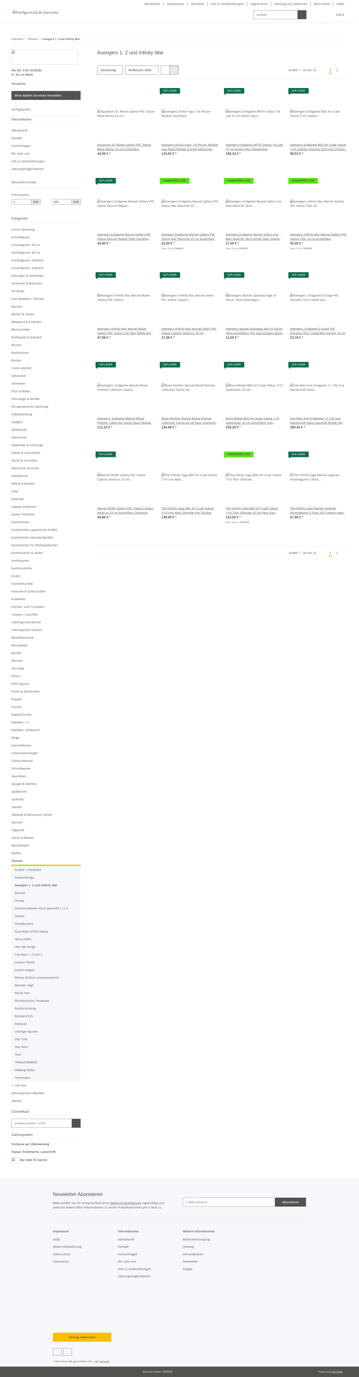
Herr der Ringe (25, 947)
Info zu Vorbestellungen (227, 4)
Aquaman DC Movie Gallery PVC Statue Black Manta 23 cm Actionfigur (124, 147)
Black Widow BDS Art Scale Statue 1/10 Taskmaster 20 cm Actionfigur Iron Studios (252, 420)
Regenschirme (21, 714)
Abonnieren (290, 1202)
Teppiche (17, 830)
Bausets (16, 306)
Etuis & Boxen (21, 391)
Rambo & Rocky (25, 1008)
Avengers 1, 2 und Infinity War (36, 885)
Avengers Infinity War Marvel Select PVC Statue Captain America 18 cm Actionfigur (189, 331)
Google (187, 1269)
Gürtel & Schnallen (24, 460)
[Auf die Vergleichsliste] (136, 91)
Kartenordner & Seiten (27, 553)
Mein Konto (322, 4)
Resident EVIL (24, 1016)
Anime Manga (24, 877)
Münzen (17, 661)
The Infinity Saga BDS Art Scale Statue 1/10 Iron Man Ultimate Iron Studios (187, 510)
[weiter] (344, 70)
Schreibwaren (21, 768)
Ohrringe (17, 668)
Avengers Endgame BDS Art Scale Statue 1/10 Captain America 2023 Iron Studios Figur (318, 147)
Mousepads (19, 645)
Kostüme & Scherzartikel (28, 591)
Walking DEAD (24, 1070)
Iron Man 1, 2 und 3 (28, 954)
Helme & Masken (23, 483)
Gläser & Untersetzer (26, 453)
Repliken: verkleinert (25, 730)
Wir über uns (20, 153)
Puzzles (16, 707)
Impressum (61, 1261)
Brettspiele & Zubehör (26, 337)
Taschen (17, 822)
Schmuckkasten (22, 761)
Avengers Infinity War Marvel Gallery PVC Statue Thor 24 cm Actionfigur (318, 236)
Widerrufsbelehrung (67, 1247)
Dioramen (18, 383)
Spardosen (18, 776)
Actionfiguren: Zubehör (27, 260)
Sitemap (188, 1247)
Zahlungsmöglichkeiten (27, 169)
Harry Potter (23, 939)
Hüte (14, 491)
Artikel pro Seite (139, 70)
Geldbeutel (19, 430)
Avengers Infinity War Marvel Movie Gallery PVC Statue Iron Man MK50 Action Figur (126, 331)
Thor (18, 1055)
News (340, 4)
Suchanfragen (21, 146)
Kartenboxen (20, 522)
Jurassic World (25, 962)
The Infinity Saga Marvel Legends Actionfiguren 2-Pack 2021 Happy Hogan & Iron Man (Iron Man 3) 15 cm (317, 510)
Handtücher (19, 476)
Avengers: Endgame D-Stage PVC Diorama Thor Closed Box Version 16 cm (317, 331)
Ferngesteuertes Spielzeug (29, 407)
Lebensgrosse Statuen (26, 630)
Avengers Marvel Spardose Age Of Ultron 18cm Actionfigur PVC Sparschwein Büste (254, 331)
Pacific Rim (22, 993)
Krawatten (18, 599)
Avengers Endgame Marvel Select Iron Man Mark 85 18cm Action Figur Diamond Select (254, 236)
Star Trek (21, 1039)
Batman (20, 893)
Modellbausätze (22, 637)
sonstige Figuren (26, 1031)
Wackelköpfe (20, 845)
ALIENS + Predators (28, 870)
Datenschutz (61, 1254)
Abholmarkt (152, 4)
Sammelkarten (21, 745)
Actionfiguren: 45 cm (25, 253)
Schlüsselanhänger (24, 753)
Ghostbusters (24, 924)
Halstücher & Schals (25, 468)
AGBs (56, 1239)
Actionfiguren (20, 237)
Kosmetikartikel (22, 584)
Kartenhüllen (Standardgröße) (32, 537)
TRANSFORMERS (26, 1062)
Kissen (16, 576)
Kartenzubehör (21, 568)
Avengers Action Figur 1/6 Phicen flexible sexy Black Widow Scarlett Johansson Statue (189, 147)
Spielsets (17, 799)
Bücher (16, 345)
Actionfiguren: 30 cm (25, 245)
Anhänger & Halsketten (27, 276)
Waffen (16, 853)
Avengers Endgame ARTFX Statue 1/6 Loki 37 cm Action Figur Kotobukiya (254, 147)
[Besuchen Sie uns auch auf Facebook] (57, 1352)
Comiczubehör (21, 368)
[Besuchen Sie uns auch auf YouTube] (67, 1352)
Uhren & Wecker (22, 838)
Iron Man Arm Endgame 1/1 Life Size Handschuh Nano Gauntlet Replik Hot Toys (316, 420)
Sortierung (108, 70)
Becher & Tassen (22, 314)
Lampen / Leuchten (24, 614)
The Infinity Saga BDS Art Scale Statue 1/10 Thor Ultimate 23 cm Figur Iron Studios (252, 510)
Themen (17, 861)
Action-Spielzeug (23, 229)
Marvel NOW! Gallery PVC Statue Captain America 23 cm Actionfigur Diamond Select (125, 510)
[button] (314, 14)
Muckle (16, 653)
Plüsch (16, 676)
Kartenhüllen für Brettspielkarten (34, 545)
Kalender (17, 499)
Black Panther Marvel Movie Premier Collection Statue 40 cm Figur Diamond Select (188, 420)
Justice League (25, 970)
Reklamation (175, 4)
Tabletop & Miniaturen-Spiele (31, 815)
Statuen (16, 807)
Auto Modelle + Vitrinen (27, 299)
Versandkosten (193, 1254)
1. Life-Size (18, 1085)
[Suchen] (302, 14)
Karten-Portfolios (23, 514)
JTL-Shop (337, 1371)
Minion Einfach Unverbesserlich (37, 978)
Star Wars (21, 1047)
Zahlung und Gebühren (290, 4)
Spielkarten (19, 791)
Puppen (16, 699)
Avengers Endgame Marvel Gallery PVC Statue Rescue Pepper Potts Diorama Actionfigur (124, 236)
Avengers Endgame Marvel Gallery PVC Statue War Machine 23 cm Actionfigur (188, 236)
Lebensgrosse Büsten (26, 622)
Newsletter (190, 1261)
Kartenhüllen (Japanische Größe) (34, 530)
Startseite (197, 4)
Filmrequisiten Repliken (27, 1093)
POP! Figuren (20, 684)
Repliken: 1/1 (20, 722)
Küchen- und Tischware (27, 607)
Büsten (16, 360)
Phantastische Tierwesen (32, 1001)
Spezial (16, 1101)
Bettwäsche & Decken (26, 322)
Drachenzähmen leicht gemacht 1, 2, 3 (41, 908)
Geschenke (19, 437)
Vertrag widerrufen (82, 1337)
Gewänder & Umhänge (27, 445)
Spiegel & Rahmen (24, 784)
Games (19, 916)
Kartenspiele (20, 560)
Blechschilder (20, 330)
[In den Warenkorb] (76, 1123)
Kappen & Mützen (24, 507)
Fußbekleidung (21, 414)
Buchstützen (20, 353)
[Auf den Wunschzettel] (147, 91)
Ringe (15, 738)
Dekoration (19, 376)
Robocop (21, 1024)
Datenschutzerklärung (125, 1203)
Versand (104, 1361)
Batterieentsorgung (196, 1239)
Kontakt (16, 138)
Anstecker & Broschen (26, 283)
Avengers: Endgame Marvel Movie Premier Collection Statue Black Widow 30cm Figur (124, 420)
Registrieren (259, 4)
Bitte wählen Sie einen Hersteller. (38, 95)
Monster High (24, 985)
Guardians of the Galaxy (31, 931)
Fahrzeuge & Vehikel (25, 399)
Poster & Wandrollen (25, 691)
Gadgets (17, 422)
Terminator (22, 1078)
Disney (19, 901)
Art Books (18, 291)
